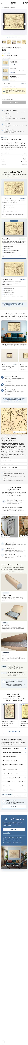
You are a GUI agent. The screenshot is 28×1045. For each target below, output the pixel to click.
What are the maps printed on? (9, 769)
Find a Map (14, 829)
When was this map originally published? (11, 752)
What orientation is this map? (9, 756)
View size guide (23, 83)
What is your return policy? (8, 789)
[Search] (24, 3)
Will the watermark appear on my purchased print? (12, 765)
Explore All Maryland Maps (14, 731)
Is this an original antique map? (9, 760)
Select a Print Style (14, 102)
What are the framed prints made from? (11, 773)
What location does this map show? (10, 748)
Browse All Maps (6, 832)
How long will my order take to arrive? (11, 777)
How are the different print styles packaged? (12, 781)
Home (3, 7)
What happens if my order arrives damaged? (12, 785)
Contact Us (14, 806)
